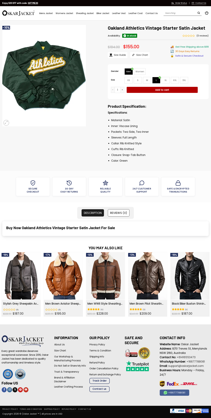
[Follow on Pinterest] (20, 389)
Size (113, 80)
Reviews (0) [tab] (118, 213)
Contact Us (152, 13)
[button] (207, 13)
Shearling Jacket (85, 13)
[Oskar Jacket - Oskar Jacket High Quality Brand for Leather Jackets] (18, 13)
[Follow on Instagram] (9, 389)
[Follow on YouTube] (25, 389)
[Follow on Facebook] (4, 389)
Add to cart (162, 89)
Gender (115, 71)
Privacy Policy (10, 409)
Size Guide (119, 55)
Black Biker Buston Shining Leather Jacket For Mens (189, 303)
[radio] (129, 71)
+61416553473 (186, 357)
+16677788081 (195, 361)
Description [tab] (93, 213)
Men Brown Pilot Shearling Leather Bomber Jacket (147, 303)
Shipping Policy (52, 409)
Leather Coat (136, 13)
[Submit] (198, 13)
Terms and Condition (31, 409)
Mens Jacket (46, 13)
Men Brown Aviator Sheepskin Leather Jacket (63, 303)
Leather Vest (119, 13)
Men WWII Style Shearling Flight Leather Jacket (105, 303)
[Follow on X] (15, 389)
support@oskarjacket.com (186, 366)
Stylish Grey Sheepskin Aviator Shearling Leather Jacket (20, 303)
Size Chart (142, 55)
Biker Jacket (103, 13)
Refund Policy (69, 409)
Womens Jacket (64, 13)
